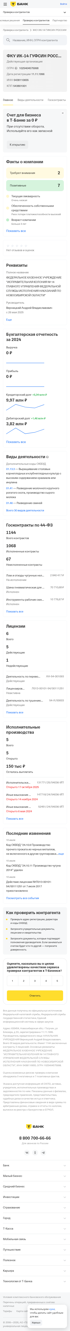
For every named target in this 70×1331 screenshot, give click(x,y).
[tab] (8, 100)
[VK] (27, 1153)
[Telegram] (43, 1153)
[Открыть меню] (5, 4)
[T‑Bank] (19, 4)
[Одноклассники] (35, 1153)
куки (52, 1309)
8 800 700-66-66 (35, 1138)
